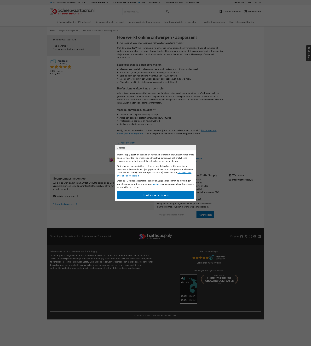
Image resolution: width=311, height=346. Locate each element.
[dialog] (155, 173)
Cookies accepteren (155, 195)
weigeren (157, 183)
